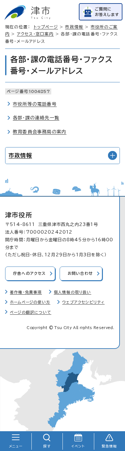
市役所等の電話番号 (35, 104)
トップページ (46, 27)
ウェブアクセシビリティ (83, 302)
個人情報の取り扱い (72, 292)
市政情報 (74, 27)
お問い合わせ (80, 273)
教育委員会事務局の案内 (39, 132)
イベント (78, 446)
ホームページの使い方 (30, 302)
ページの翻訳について (30, 312)
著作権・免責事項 (26, 292)
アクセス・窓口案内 (35, 34)
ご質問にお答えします (107, 11)
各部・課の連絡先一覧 (36, 118)
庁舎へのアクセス (29, 273)
